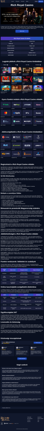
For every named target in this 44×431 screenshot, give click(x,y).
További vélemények (22, 358)
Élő (15, 64)
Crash (27, 64)
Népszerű (5, 64)
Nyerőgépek (38, 64)
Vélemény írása (38, 342)
